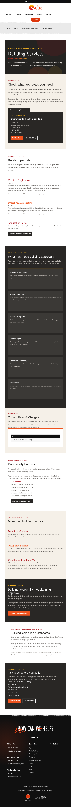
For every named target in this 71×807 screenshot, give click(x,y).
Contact (48, 14)
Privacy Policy (21, 790)
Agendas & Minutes (35, 760)
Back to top (28, 800)
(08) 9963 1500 (13, 773)
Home (8, 28)
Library (31, 766)
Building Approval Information (20, 233)
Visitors (39, 14)
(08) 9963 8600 (13, 748)
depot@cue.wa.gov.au (14, 776)
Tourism (31, 763)
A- (28, 1)
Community (29, 14)
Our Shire (9, 14)
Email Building (31, 138)
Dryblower (32, 748)
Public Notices (33, 751)
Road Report (33, 754)
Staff (43, 790)
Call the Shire (17, 138)
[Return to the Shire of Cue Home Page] (35, 7)
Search (35, 20)
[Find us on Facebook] (38, 737)
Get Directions (29, 700)
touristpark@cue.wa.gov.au (16, 764)
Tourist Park (32, 757)
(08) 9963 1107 (13, 760)
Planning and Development (29, 28)
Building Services (47, 28)
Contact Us (30, 790)
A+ (26, 1)
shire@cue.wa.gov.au (14, 751)
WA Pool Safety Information (21, 501)
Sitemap (38, 790)
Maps (30, 769)
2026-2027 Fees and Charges (23, 440)
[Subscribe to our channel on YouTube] (40, 737)
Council (18, 14)
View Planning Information (19, 110)
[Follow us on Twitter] (39, 737)
